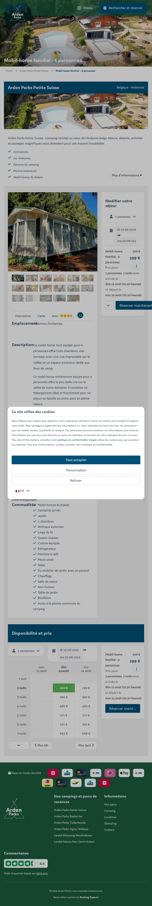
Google (93, 440)
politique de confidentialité (73, 440)
